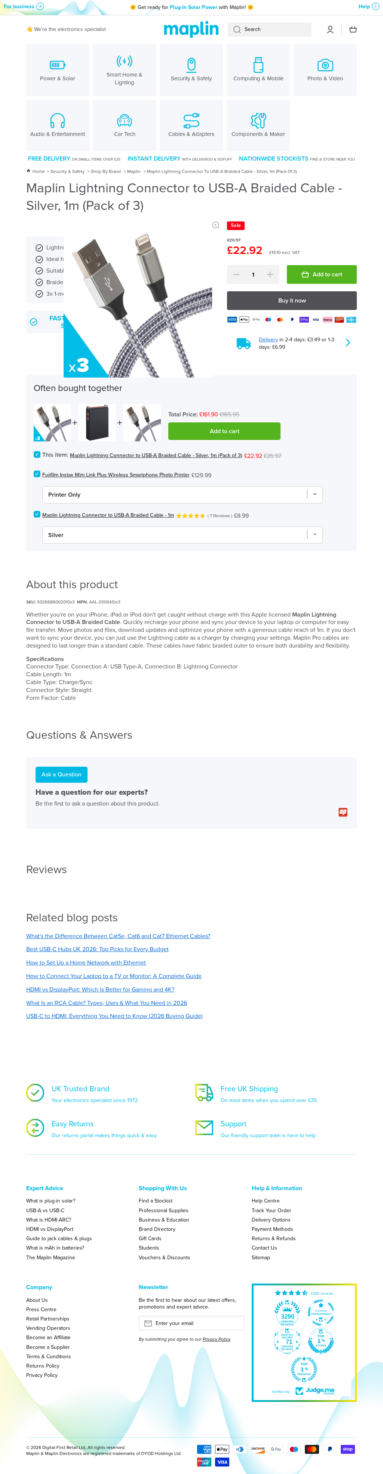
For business (19, 6)
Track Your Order (271, 1210)
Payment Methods (272, 1229)
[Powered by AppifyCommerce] (342, 812)
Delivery (268, 340)
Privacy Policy (42, 1375)
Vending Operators (48, 1328)
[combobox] (270, 29)
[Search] (234, 29)
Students (149, 1247)
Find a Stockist (155, 1200)
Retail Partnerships (48, 1318)
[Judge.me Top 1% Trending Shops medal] (304, 1369)
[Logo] (191, 30)
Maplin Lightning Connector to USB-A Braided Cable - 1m (108, 515)
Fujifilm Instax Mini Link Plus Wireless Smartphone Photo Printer (116, 475)
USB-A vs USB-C (45, 1210)
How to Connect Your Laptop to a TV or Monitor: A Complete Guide (114, 976)
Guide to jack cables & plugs (59, 1238)
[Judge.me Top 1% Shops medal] (321, 1341)
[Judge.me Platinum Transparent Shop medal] (321, 1313)
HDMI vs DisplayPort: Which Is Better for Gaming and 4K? (100, 989)
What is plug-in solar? (50, 1200)
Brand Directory (157, 1229)
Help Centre (266, 1200)
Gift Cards (150, 1238)
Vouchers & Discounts (164, 1257)
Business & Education (164, 1219)
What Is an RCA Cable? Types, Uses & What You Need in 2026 (106, 1003)
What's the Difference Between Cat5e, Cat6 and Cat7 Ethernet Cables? (118, 936)
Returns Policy (42, 1365)
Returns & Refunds (274, 1238)
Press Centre (41, 1309)
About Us (37, 1300)
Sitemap (261, 1257)
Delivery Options (271, 1219)
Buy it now (292, 300)
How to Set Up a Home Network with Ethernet (86, 962)
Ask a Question (62, 774)
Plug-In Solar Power (193, 7)
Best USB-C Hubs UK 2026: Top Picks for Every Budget (97, 949)
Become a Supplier (48, 1347)
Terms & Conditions (48, 1356)
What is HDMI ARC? (48, 1219)
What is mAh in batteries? (55, 1247)
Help (364, 6)
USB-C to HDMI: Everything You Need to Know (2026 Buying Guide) (114, 1016)
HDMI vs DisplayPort (49, 1229)
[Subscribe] (235, 1325)
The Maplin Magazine (50, 1257)
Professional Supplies (164, 1210)
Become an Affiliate (48, 1337)
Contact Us (264, 1247)
